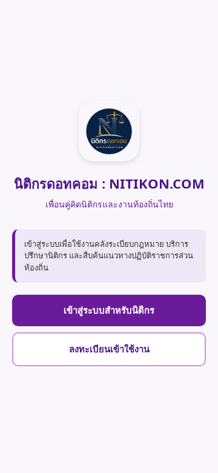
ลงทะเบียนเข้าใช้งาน (109, 349)
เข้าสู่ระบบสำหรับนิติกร (109, 310)
